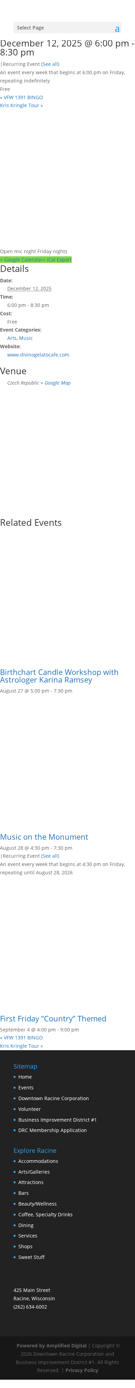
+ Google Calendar (21, 259)
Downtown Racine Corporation (53, 1098)
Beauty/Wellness (37, 1203)
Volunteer (29, 1109)
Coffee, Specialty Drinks (45, 1214)
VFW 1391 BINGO (21, 97)
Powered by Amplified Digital (52, 1345)
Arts (12, 338)
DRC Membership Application (52, 1130)
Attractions (31, 1182)
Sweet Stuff (31, 1257)
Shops (25, 1246)
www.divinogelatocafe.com (38, 354)
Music (26, 338)
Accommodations (38, 1161)
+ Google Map (55, 382)
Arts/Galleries (34, 1171)
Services (27, 1235)
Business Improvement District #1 (57, 1119)
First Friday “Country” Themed (53, 1018)
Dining (26, 1225)
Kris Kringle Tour (21, 105)
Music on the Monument (44, 836)
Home (25, 1076)
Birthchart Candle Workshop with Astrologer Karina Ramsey (59, 676)
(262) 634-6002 (30, 1306)
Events (26, 1087)
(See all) (50, 64)
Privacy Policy (81, 1370)
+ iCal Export (57, 259)
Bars (23, 1193)
